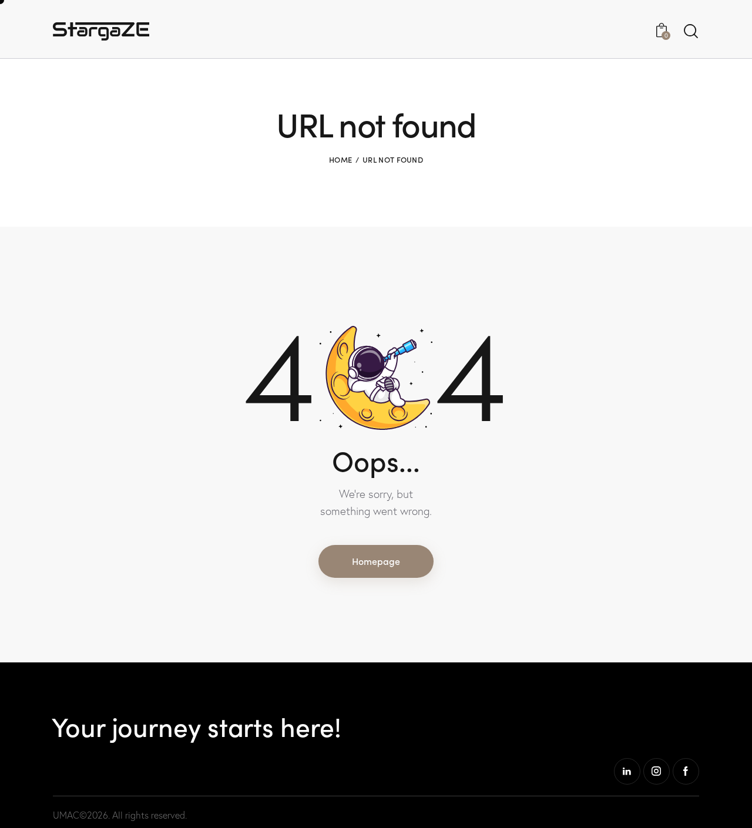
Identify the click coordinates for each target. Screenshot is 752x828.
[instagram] (656, 771)
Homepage (376, 560)
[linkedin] (627, 771)
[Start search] (691, 31)
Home (340, 159)
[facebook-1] (686, 771)
